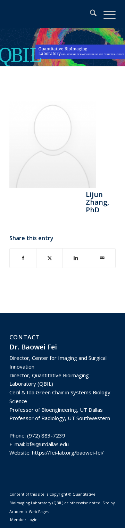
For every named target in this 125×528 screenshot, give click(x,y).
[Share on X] (49, 258)
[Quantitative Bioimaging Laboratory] (51, 14)
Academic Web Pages (29, 511)
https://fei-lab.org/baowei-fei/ (68, 452)
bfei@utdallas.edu (47, 444)
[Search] (90, 14)
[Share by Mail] (102, 258)
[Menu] (106, 14)
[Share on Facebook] (23, 258)
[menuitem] (90, 14)
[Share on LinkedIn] (76, 258)
